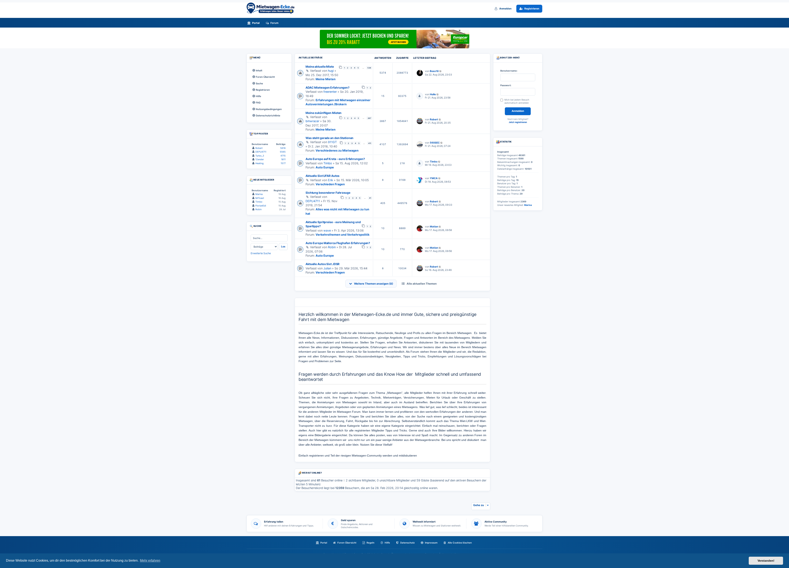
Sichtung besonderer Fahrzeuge (328, 192)
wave (327, 230)
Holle (433, 94)
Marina (259, 194)
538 (369, 68)
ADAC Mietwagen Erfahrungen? (328, 87)
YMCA (434, 178)
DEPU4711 (313, 201)
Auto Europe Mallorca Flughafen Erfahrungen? (338, 243)
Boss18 (434, 71)
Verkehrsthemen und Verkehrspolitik (342, 234)
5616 (283, 148)
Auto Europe (325, 167)
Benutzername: (508, 70)
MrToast (259, 198)
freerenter (330, 91)
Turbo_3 (259, 155)
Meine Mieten (326, 79)
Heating (259, 163)
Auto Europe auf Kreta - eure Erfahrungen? (335, 159)
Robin (332, 247)
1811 (283, 159)
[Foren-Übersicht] (272, 8)
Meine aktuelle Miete (320, 66)
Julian (327, 268)
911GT (332, 142)
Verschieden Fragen (330, 184)
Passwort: (505, 85)
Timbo (327, 163)
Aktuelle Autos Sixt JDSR (322, 264)
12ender (259, 159)
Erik (330, 180)
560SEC (435, 142)
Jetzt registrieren (518, 122)
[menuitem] (255, 23)
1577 (283, 163)
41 (370, 198)
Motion (434, 226)
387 (369, 118)
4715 (283, 155)
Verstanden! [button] (766, 560)
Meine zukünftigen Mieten (323, 113)
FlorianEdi (260, 205)
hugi (331, 70)
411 (369, 143)
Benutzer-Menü (509, 57)
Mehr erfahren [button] (150, 560)
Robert (434, 119)
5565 (283, 151)
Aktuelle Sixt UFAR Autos (322, 175)
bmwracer (312, 121)
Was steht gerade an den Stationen (329, 138)
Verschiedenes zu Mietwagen (337, 150)
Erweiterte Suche (261, 253)
